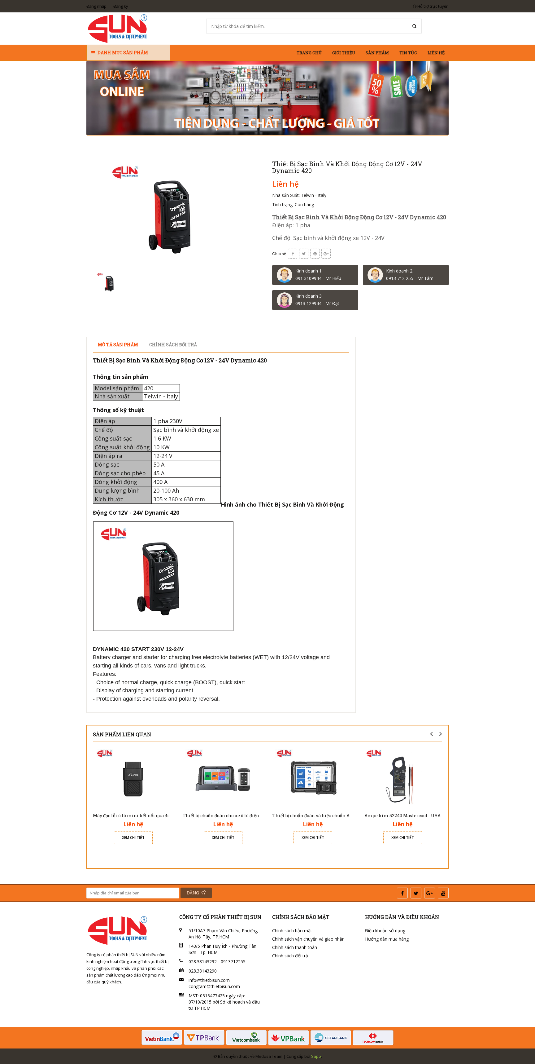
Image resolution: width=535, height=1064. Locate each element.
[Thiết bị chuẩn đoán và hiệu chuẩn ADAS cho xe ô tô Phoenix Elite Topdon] (312, 777)
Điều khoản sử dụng (385, 930)
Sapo (316, 1056)
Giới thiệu (343, 52)
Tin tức (408, 52)
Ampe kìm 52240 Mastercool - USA (402, 815)
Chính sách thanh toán (294, 947)
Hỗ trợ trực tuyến (432, 6)
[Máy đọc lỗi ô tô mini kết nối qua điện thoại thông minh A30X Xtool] (133, 777)
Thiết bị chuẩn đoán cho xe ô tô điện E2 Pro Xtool (235, 815)
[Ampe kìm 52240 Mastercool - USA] (402, 777)
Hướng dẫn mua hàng (387, 939)
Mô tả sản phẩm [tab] (118, 345)
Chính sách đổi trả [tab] (173, 345)
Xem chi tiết (133, 837)
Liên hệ (436, 52)
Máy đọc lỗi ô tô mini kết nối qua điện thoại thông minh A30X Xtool (166, 815)
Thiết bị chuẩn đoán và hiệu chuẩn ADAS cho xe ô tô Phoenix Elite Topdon (351, 815)
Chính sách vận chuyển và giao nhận (308, 939)
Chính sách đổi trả (290, 956)
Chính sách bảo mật (292, 930)
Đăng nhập (96, 6)
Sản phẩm (377, 52)
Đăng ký (120, 6)
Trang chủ (309, 52)
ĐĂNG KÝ (196, 893)
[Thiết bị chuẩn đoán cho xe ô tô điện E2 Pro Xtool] (223, 777)
